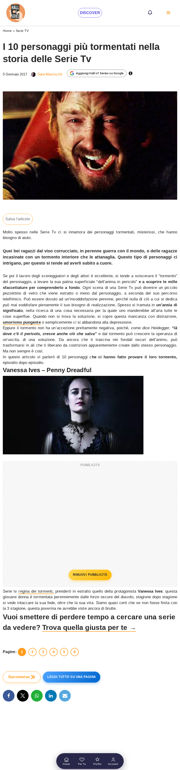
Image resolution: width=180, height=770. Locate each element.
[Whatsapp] (37, 696)
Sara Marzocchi (50, 74)
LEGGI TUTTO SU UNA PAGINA (71, 677)
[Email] (65, 696)
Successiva (19, 677)
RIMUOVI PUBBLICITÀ (90, 574)
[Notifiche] (150, 13)
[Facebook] (9, 696)
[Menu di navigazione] (168, 12)
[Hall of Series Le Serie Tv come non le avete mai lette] (15, 12)
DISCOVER (90, 13)
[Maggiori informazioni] (130, 73)
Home (7, 31)
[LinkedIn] (51, 696)
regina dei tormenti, (36, 591)
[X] (23, 696)
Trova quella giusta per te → (89, 627)
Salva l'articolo (17, 219)
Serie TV (22, 31)
